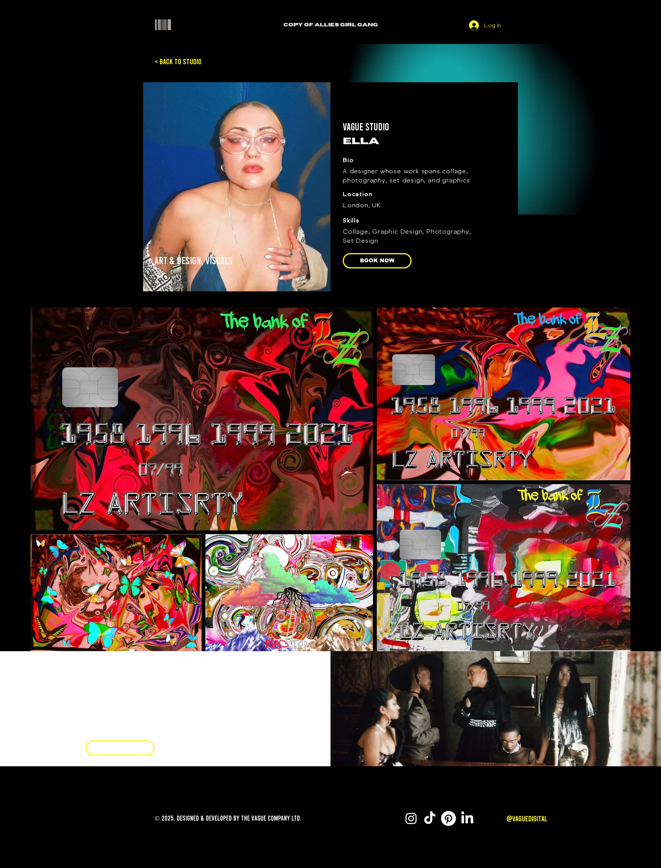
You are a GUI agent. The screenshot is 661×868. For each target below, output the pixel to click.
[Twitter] (90, 729)
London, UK (362, 205)
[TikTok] (429, 818)
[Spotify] (114, 729)
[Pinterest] (448, 818)
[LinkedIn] (467, 818)
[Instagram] (102, 729)
